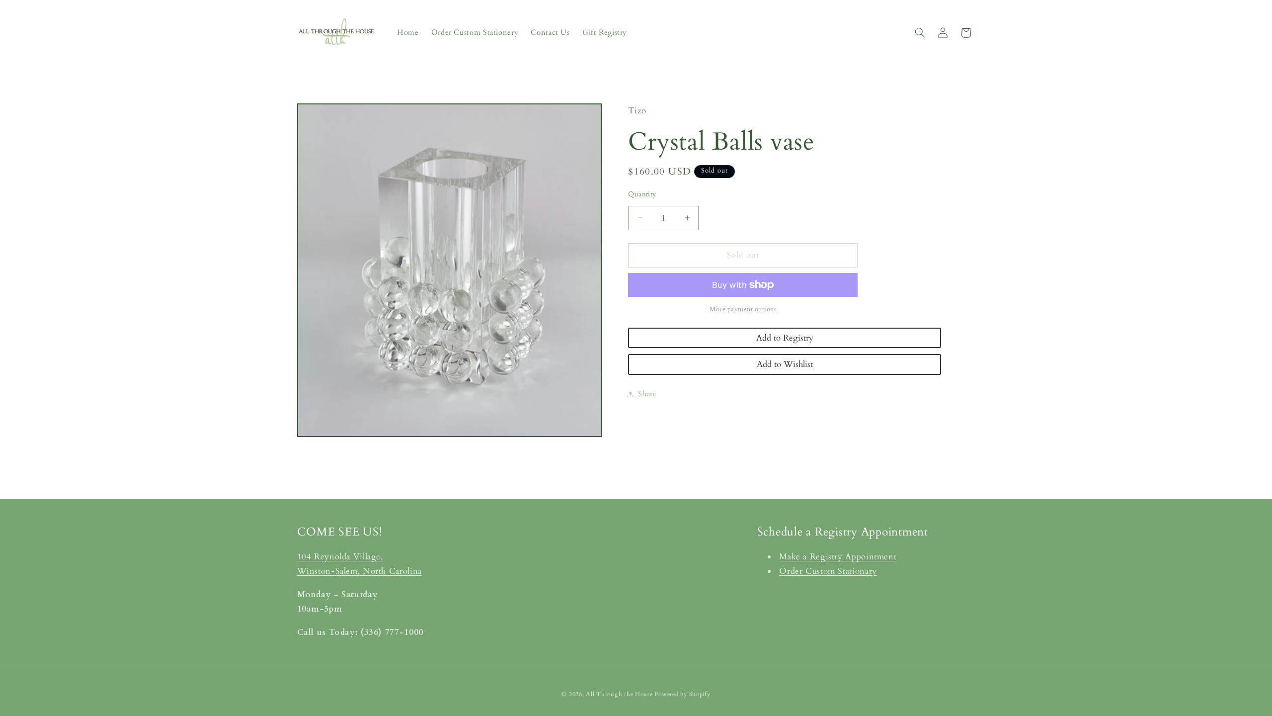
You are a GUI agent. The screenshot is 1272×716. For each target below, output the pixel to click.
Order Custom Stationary (828, 571)
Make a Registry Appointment (837, 556)
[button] (919, 32)
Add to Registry (784, 338)
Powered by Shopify (682, 694)
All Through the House (619, 694)
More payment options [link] (743, 309)
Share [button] (647, 394)
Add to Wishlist (785, 364)
